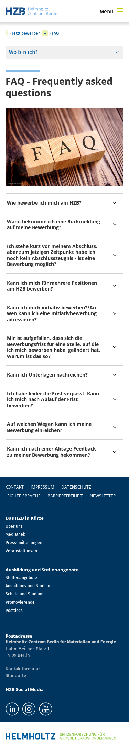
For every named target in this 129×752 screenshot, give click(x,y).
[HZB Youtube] (45, 709)
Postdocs (14, 610)
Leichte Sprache (23, 496)
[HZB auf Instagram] (28, 709)
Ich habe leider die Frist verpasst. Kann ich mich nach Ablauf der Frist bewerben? (53, 399)
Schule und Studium (24, 594)
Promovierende (20, 602)
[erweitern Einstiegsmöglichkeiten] (45, 33)
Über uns (14, 526)
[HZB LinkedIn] (12, 709)
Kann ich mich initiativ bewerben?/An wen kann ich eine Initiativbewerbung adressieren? (52, 313)
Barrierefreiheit (65, 496)
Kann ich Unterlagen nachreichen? (47, 374)
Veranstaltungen (21, 550)
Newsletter (103, 496)
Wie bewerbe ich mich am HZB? (44, 202)
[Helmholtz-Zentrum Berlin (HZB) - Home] (31, 11)
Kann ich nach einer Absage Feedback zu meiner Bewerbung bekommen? (51, 451)
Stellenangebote (21, 577)
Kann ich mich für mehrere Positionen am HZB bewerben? (52, 286)
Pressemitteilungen (24, 542)
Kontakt (14, 487)
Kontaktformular (23, 668)
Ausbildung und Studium (28, 585)
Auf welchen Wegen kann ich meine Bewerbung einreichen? (49, 427)
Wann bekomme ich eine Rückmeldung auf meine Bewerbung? (53, 224)
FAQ (55, 33)
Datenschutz (76, 487)
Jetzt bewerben (26, 33)
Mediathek (15, 534)
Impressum (42, 487)
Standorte (16, 675)
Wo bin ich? (23, 52)
